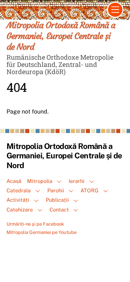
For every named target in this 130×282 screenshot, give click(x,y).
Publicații (57, 200)
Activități (17, 200)
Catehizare (19, 209)
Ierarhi (76, 181)
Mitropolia (39, 181)
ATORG (90, 190)
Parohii (55, 190)
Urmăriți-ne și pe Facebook (35, 224)
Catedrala (18, 190)
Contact (59, 209)
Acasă (13, 181)
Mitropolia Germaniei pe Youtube (41, 232)
